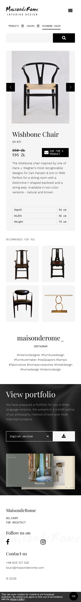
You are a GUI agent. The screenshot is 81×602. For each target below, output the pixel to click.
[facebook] (23, 542)
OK (73, 596)
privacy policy (17, 599)
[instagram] (58, 542)
